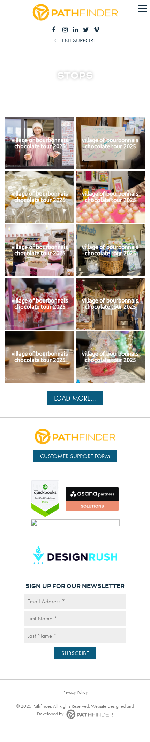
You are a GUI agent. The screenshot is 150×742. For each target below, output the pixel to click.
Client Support (75, 40)
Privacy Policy (75, 692)
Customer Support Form (75, 456)
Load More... (75, 398)
